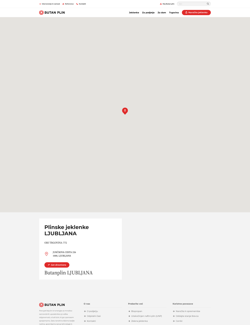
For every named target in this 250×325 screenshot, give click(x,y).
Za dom (162, 12)
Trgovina (174, 12)
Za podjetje (148, 12)
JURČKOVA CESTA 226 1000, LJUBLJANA (64, 254)
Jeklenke (134, 12)
